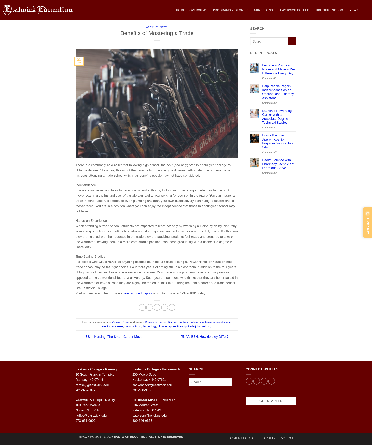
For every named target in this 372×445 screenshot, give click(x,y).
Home (180, 10)
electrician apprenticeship (215, 322)
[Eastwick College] (42, 10)
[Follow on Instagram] (256, 381)
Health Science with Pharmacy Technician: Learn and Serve (278, 164)
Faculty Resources (279, 438)
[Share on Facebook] (142, 307)
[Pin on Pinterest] (164, 307)
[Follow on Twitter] (264, 381)
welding (206, 326)
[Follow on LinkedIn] (271, 381)
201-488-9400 (142, 390)
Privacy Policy (89, 436)
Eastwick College (296, 10)
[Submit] (292, 41)
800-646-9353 (142, 421)
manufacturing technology (140, 326)
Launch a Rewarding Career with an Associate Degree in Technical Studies (277, 116)
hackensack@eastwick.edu (152, 385)
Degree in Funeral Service (161, 322)
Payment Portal (241, 438)
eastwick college (189, 322)
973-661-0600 (85, 421)
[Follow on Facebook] (249, 381)
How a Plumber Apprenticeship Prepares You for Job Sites (277, 141)
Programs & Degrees (231, 10)
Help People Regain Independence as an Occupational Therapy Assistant (278, 92)
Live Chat (367, 226)
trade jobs (194, 326)
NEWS (353, 10)
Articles (152, 27)
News (163, 27)
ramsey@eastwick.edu (92, 385)
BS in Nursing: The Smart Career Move (113, 336)
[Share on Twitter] (149, 307)
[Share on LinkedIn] (172, 307)
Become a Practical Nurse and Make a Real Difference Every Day (279, 69)
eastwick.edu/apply (138, 293)
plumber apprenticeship (172, 326)
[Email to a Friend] (157, 307)
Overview (197, 10)
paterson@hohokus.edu (149, 415)
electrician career (112, 326)
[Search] (367, 10)
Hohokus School (330, 10)
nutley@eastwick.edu (91, 415)
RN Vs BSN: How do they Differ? (205, 336)
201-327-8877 (85, 390)
